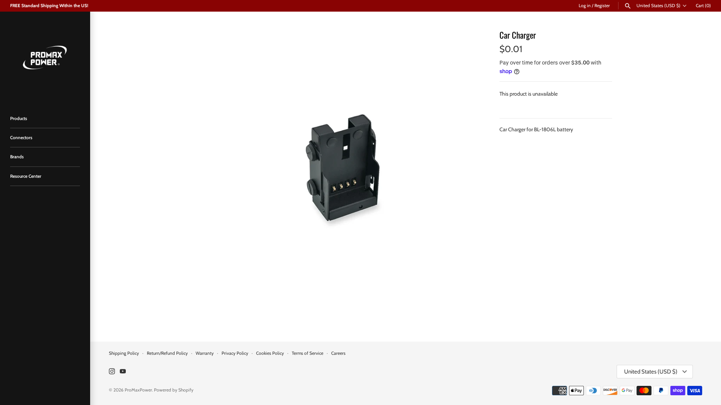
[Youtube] (123, 371)
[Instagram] (112, 371)
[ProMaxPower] (45, 57)
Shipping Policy (124, 353)
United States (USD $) (658, 5)
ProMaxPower (138, 390)
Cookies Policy (270, 353)
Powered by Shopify (173, 390)
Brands (17, 156)
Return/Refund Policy (167, 353)
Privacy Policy (235, 353)
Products (18, 118)
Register (602, 5)
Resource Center (25, 176)
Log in (585, 5)
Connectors (21, 137)
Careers (338, 353)
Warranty (205, 353)
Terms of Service (307, 353)
